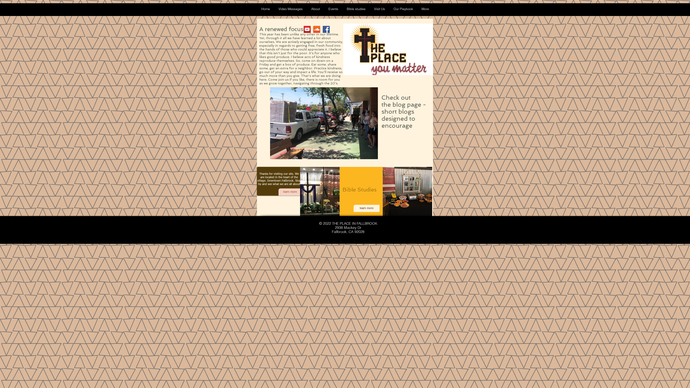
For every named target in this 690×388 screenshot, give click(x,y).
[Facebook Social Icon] (326, 29)
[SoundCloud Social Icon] (316, 29)
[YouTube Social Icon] (307, 29)
